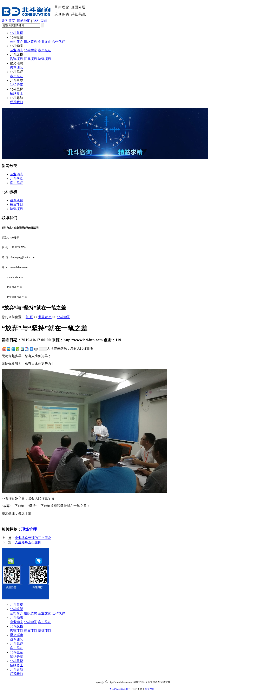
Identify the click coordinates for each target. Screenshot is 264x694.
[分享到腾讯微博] (13, 349)
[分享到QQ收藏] (22, 349)
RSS (36, 20)
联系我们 (16, 102)
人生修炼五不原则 (28, 542)
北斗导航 (16, 669)
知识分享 (16, 85)
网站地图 (23, 20)
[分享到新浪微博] (4, 349)
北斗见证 (16, 643)
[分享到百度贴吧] (26, 349)
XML (44, 20)
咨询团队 (16, 67)
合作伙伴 (58, 41)
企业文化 (44, 41)
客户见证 (44, 50)
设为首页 (8, 20)
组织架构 (30, 41)
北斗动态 (45, 317)
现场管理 (29, 529)
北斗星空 (16, 652)
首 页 (29, 317)
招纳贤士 (16, 93)
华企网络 (150, 688)
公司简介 (16, 41)
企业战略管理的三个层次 (33, 538)
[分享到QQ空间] (8, 349)
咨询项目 (16, 59)
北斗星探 (16, 661)
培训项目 (44, 59)
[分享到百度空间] (17, 349)
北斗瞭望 (16, 609)
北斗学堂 (30, 50)
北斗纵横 (16, 626)
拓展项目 (30, 59)
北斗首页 (16, 33)
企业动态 (16, 50)
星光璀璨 (16, 635)
